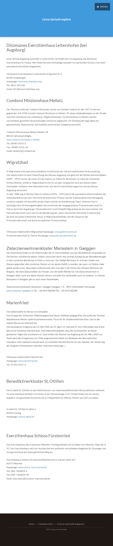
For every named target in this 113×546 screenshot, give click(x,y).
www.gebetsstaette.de (66, 231)
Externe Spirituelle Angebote (70, 524)
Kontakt (63, 529)
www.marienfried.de (28, 360)
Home (31, 524)
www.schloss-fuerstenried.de (32, 467)
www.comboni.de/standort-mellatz (23, 139)
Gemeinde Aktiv (45, 524)
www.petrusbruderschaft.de (62, 235)
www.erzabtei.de (26, 416)
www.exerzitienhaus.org (30, 81)
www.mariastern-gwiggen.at (19, 290)
